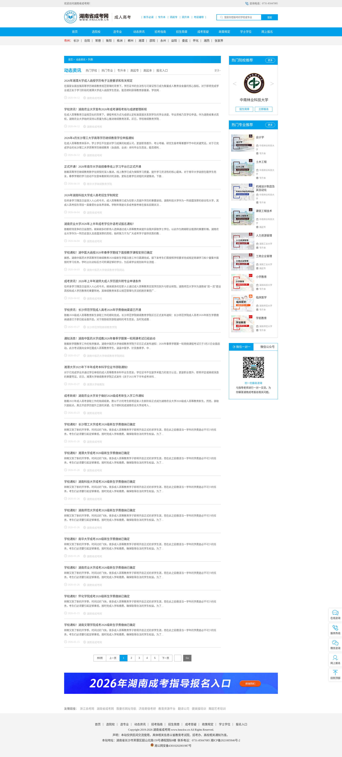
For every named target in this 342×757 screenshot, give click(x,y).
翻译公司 (183, 708)
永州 (163, 40)
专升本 (161, 17)
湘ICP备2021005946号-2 (225, 740)
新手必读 (149, 17)
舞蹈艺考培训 (217, 708)
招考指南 (160, 31)
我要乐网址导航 (126, 708)
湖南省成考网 (105, 708)
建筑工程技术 (264, 211)
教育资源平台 (166, 708)
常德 (98, 40)
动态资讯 (139, 31)
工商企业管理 (264, 256)
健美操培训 (199, 708)
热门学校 (91, 70)
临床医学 (261, 297)
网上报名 (267, 31)
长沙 (76, 40)
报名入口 (162, 70)
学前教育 (261, 318)
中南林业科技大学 (253, 100)
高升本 (185, 17)
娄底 (185, 40)
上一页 (112, 658)
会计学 (260, 137)
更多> (217, 70)
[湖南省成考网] (97, 22)
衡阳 (109, 40)
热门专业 (107, 70)
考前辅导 (199, 17)
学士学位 (246, 31)
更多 (270, 60)
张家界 (219, 40)
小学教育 (261, 276)
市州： (68, 40)
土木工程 (261, 161)
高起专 (173, 17)
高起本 (147, 70)
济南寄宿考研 (147, 708)
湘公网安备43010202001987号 (172, 745)
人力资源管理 (264, 235)
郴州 (130, 40)
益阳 (174, 40)
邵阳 (152, 40)
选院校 (96, 31)
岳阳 (87, 40)
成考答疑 (203, 31)
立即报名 (263, 109)
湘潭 (141, 40)
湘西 (206, 40)
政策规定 (224, 31)
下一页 (165, 658)
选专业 (117, 31)
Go (187, 658)
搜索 (269, 17)
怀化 (196, 40)
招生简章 (181, 31)
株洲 (120, 40)
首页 (75, 31)
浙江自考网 (87, 708)
